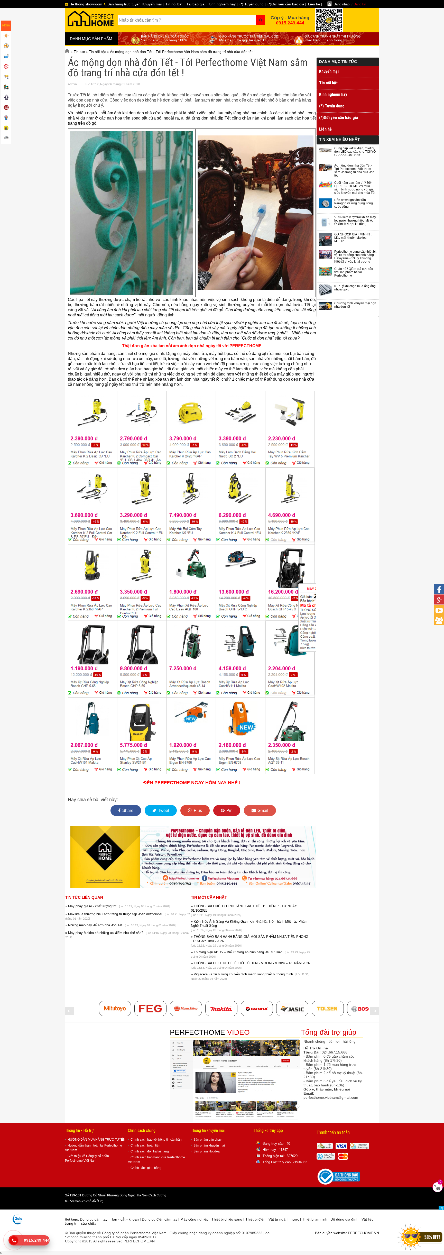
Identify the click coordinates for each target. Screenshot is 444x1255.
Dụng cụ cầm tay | (95, 1219)
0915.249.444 (290, 23)
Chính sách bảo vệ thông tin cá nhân (156, 1139)
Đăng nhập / (350, 4)
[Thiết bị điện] (6, 46)
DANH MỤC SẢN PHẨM (92, 39)
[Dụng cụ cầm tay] (6, 67)
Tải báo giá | (196, 4)
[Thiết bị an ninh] (6, 128)
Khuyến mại (329, 71)
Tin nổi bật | (174, 4)
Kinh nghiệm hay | (223, 4)
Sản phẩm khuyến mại (209, 1145)
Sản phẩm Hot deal (206, 1151)
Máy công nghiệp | (195, 1219)
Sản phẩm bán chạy (207, 1139)
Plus (197, 810)
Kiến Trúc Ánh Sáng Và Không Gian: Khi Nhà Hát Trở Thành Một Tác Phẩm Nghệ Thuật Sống (249, 924)
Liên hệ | (315, 4)
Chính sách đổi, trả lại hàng (150, 1151)
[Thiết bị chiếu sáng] (6, 36)
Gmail (262, 810)
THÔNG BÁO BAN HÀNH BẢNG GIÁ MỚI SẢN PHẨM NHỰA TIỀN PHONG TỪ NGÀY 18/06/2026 (249, 939)
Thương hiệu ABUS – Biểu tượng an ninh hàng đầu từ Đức (236, 952)
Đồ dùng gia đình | (346, 1219)
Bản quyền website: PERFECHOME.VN (347, 1233)
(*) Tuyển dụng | (252, 4)
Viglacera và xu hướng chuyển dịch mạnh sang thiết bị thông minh (242, 974)
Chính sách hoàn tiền (145, 1145)
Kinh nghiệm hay (333, 94)
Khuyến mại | (153, 4)
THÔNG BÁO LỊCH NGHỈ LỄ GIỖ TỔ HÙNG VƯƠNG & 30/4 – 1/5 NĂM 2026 (250, 963)
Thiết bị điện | (257, 1219)
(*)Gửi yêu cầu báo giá (338, 117)
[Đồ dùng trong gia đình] (6, 108)
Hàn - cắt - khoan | (126, 1219)
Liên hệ (325, 129)
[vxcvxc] (221, 1008)
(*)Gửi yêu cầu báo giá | (286, 4)
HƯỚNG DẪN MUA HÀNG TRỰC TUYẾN (96, 1139)
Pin (229, 810)
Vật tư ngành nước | (285, 1219)
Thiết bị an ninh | (316, 1219)
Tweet (163, 810)
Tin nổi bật (328, 82)
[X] (441, 1208)
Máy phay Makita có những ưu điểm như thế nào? (104, 933)
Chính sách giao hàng (146, 1168)
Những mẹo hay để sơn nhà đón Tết (93, 925)
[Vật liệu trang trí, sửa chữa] (6, 118)
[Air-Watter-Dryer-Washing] (6, 139)
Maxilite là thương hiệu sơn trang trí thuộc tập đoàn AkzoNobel (113, 914)
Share (127, 810)
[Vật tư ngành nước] (6, 56)
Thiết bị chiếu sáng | (228, 1219)
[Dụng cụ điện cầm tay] (6, 77)
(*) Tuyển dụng (332, 106)
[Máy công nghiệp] (6, 87)
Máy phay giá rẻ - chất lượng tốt (90, 906)
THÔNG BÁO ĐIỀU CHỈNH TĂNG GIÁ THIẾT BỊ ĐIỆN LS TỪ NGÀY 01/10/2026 (244, 908)
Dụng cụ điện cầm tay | (161, 1219)
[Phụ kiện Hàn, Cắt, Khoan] (6, 98)
